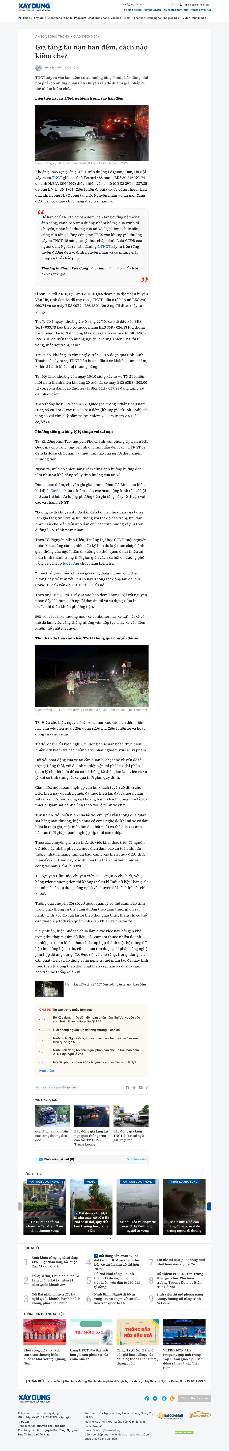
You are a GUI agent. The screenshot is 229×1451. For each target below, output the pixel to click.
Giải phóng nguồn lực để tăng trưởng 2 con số (86, 1030)
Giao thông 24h (86, 36)
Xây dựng (40, 18)
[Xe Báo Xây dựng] (200, 1414)
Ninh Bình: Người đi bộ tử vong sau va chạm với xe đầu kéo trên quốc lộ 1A (95, 1040)
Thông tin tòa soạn (194, 1398)
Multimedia (199, 18)
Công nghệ (154, 18)
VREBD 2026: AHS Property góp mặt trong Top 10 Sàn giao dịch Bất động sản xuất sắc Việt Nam (182, 1359)
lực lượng (71, 563)
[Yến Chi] (38, 67)
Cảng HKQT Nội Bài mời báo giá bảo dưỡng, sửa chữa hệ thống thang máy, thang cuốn (137, 1356)
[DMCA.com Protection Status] (184, 1432)
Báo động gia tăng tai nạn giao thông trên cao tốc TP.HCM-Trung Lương (91, 1138)
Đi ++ (177, 18)
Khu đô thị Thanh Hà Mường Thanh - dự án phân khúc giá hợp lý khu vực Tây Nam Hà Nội (108, 1381)
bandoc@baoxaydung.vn (108, 1430)
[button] (110, 1238)
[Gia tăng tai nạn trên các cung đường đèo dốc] (52, 1116)
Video (186, 18)
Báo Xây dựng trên (52, 1087)
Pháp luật (80, 18)
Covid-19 (58, 490)
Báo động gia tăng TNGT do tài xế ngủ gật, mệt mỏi (128, 1135)
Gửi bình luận (136, 1159)
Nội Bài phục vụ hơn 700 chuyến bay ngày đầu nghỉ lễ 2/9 (94, 1062)
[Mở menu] (209, 18)
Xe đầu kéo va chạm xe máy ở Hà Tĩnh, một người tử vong (138, 1226)
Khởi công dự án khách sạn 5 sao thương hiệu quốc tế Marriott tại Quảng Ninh (44, 1356)
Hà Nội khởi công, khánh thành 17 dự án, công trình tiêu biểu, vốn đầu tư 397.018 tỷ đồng (117, 1280)
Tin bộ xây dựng (201, 10)
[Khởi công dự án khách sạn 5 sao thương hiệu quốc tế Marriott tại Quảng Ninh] (44, 1332)
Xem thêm (46, 1071)
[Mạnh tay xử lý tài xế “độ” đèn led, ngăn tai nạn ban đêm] (49, 989)
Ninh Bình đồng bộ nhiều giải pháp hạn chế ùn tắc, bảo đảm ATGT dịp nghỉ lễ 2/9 (96, 1052)
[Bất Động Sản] (170, 1415)
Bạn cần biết (34, 1381)
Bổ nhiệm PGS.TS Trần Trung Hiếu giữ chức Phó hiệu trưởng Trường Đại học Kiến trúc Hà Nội (180, 1280)
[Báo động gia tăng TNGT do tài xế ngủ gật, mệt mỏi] (131, 1116)
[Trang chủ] (19, 18)
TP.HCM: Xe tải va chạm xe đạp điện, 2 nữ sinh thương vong (44, 1226)
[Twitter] (134, 1088)
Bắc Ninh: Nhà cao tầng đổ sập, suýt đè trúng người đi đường (184, 1226)
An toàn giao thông (176, 10)
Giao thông (55, 18)
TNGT (57, 177)
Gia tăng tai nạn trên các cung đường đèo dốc (51, 1135)
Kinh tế (68, 18)
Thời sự (27, 18)
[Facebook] (127, 1088)
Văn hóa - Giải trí (121, 18)
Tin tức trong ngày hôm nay (72, 1010)
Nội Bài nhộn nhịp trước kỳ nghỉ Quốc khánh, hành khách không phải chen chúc (56, 1298)
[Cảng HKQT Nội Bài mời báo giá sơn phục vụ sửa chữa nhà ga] (91, 1332)
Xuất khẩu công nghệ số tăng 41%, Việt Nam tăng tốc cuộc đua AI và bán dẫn (55, 1261)
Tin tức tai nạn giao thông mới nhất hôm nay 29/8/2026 (181, 1262)
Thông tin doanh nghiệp (43, 1314)
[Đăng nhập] (180, 4)
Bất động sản (153, 10)
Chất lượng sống (98, 18)
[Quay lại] (37, 1087)
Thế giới (167, 18)
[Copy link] (147, 1088)
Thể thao (139, 18)
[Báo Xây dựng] (34, 7)
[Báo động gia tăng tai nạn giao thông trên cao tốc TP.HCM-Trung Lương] (91, 1116)
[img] (92, 133)
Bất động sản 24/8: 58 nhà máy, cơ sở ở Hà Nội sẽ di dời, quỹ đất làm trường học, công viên (91, 1222)
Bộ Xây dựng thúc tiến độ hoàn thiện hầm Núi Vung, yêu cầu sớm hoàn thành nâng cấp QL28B (96, 1019)
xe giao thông (132, 10)
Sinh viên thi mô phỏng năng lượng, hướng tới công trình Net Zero (180, 1298)
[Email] (141, 1088)
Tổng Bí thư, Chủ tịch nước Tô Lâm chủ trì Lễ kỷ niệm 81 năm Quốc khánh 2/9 (55, 1280)
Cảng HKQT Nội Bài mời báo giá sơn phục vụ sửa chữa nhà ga (89, 1354)
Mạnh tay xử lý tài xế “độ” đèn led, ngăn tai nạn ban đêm (105, 984)
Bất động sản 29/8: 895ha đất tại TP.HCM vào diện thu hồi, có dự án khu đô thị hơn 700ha (116, 1262)
